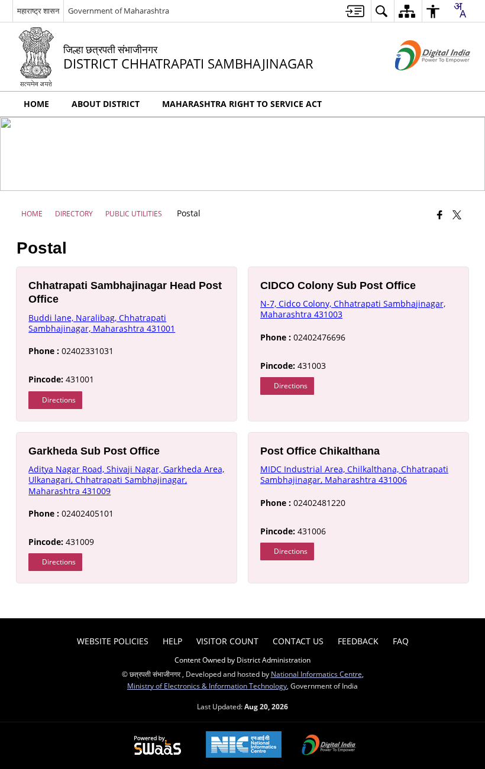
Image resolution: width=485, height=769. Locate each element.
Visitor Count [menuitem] (227, 641)
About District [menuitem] (106, 103)
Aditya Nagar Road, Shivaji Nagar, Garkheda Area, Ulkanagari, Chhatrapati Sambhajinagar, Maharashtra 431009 (126, 479)
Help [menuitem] (172, 641)
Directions (58, 400)
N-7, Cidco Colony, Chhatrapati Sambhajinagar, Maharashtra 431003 (352, 309)
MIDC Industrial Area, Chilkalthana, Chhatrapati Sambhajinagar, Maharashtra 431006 (354, 474)
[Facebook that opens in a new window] (439, 214)
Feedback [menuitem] (358, 641)
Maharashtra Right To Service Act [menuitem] (242, 103)
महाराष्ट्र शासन (38, 10)
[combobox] (459, 10)
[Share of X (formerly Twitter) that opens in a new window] (457, 214)
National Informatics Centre (316, 674)
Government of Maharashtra (118, 10)
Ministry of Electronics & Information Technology (207, 685)
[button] (461, 104)
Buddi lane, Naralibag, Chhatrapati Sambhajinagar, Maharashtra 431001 (101, 323)
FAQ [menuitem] (401, 641)
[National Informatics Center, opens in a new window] (243, 745)
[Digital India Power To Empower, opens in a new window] (329, 746)
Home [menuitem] (36, 103)
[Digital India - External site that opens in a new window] (418, 80)
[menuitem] (354, 11)
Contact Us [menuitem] (298, 641)
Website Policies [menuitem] (112, 641)
